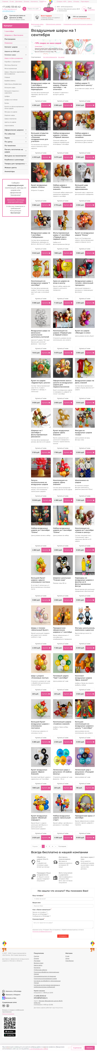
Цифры (7, 96)
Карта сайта (38, 965)
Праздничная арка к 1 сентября (85, 817)
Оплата (26, 1)
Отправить (63, 936)
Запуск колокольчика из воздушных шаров (39, 482)
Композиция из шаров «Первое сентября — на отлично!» (60, 86)
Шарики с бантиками (14, 35)
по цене (61, 57)
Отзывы (76, 1)
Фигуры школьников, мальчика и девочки (85, 629)
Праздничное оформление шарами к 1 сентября (62, 630)
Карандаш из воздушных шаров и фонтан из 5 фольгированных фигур (84, 582)
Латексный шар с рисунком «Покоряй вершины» (84, 772)
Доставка (18, 1)
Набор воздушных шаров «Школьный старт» (61, 818)
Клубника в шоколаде (14, 160)
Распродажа (10, 39)
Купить (45, 105)
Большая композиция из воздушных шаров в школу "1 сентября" (84, 725)
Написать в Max (10, 998)
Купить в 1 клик (40, 101)
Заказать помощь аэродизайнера (15, 201)
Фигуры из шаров (11, 112)
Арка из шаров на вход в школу (61, 282)
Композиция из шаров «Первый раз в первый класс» (62, 333)
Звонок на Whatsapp (39, 914)
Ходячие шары (10, 115)
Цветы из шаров (10, 122)
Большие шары (10, 87)
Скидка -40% (61, 1)
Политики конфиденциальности (42, 931)
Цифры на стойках (11, 100)
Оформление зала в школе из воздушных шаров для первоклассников (63, 384)
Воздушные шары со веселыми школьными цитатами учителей (40, 334)
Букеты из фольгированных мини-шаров (14, 107)
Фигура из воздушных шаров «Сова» (83, 432)
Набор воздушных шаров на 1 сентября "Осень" (40, 530)
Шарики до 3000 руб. (12, 51)
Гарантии (42, 1)
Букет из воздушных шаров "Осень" (84, 234)
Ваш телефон (38, 895)
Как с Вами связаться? (42, 910)
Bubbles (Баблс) (10, 81)
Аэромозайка (9, 125)
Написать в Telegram (13, 994)
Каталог (8, 25)
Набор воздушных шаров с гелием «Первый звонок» (61, 135)
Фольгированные (11, 68)
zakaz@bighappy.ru (8, 11)
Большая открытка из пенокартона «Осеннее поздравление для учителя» (39, 137)
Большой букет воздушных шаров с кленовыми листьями (40, 725)
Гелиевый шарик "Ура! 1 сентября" (61, 677)
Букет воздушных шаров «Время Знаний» (39, 772)
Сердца (7, 77)
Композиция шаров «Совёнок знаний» (62, 723)
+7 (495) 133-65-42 (11, 7)
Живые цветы (11, 167)
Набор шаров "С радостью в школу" (83, 84)
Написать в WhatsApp (13, 991)
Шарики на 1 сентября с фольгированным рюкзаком (39, 433)
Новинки (8, 43)
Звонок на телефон (39, 912)
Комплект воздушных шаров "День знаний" (83, 678)
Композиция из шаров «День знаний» (60, 482)
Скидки (36, 956)
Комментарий (38, 919)
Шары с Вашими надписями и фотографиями (15, 73)
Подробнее (77, 1048)
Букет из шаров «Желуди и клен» (83, 332)
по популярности (50, 57)
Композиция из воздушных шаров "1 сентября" (40, 283)
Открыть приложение (8, 1014)
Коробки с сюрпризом (12, 62)
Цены (70, 1)
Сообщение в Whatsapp (41, 916)
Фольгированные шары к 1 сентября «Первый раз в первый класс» (61, 236)
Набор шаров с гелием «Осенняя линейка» (83, 135)
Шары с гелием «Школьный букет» (40, 629)
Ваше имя (36, 903)
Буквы (7, 103)
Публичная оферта (40, 970)
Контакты (34, 1)
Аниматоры (10, 171)
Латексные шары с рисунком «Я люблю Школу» (62, 772)
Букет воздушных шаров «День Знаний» (61, 432)
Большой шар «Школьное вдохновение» (81, 187)
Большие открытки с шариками (12, 92)
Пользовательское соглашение (45, 976)
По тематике (10, 146)
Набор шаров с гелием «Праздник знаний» (61, 187)
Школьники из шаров (82, 481)
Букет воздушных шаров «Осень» (39, 186)
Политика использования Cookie (45, 978)
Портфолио (69, 961)
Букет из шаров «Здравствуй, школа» (40, 382)
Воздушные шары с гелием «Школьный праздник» (84, 283)
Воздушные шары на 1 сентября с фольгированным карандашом (40, 86)
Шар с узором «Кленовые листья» (40, 677)
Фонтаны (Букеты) (11, 65)
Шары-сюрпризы (10, 119)
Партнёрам (85, 1)
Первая (35, 846)
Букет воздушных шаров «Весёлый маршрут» (39, 818)
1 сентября (9, 31)
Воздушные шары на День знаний (84, 382)
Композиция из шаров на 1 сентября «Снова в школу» (84, 530)
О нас (12, 1)
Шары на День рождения (14, 58)
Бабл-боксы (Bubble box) (13, 84)
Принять (89, 1048)
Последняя (62, 846)
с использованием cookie (38, 1049)
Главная (5, 1)
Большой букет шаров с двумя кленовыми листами (40, 580)
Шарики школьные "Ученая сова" (62, 579)
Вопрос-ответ (38, 963)
